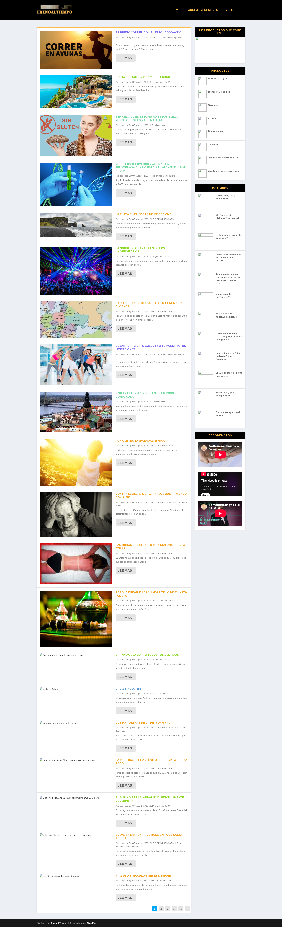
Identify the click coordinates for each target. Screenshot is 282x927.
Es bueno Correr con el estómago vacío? (149, 32)
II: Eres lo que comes (159, 125)
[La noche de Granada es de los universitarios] (76, 271)
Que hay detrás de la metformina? (143, 722)
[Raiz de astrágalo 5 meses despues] (76, 876)
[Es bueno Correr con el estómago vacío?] (76, 50)
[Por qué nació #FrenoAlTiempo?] (76, 462)
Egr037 (131, 37)
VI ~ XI (229, 10)
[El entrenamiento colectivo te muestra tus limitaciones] (76, 364)
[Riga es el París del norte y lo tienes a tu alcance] (76, 319)
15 (180, 908)
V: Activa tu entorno (158, 694)
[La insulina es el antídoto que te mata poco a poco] (76, 760)
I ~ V (175, 10)
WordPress (92, 923)
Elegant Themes (59, 923)
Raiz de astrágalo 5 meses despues (144, 875)
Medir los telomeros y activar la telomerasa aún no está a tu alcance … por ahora (151, 167)
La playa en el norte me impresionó (143, 214)
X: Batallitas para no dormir (162, 601)
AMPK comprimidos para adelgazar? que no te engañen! (229, 336)
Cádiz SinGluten (128, 688)
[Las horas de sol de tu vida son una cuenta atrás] (76, 563)
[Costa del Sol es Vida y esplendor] (76, 91)
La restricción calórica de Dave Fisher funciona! (228, 356)
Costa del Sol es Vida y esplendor (143, 77)
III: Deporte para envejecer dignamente (167, 37)
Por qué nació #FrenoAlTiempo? (141, 440)
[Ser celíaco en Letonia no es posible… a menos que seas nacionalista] (76, 135)
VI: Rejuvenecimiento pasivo (162, 176)
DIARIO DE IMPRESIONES (202, 10)
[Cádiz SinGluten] (76, 689)
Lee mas (125, 58)
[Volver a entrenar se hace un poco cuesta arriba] (76, 835)
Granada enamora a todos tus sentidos (147, 654)
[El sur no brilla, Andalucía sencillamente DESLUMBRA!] (76, 798)
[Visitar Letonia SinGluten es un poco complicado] (76, 412)
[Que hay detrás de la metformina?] (76, 723)
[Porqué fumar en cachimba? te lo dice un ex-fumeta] (76, 619)
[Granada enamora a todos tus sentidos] (76, 655)
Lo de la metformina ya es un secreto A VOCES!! (228, 257)
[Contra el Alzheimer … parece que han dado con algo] (76, 514)
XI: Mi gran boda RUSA (160, 82)
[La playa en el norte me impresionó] (76, 225)
